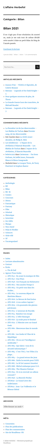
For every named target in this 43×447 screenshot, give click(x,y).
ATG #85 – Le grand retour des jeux (22, 357)
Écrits (7, 267)
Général (8, 212)
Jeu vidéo (9, 221)
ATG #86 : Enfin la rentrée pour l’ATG (23, 360)
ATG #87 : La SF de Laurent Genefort (23, 363)
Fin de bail (12, 270)
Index (7, 258)
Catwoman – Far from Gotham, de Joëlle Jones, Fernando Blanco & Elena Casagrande (21, 157)
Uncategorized (11, 241)
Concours (9, 198)
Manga (8, 224)
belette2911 (10, 154)
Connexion (10, 424)
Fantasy (8, 206)
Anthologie (10, 183)
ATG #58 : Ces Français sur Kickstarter (23, 282)
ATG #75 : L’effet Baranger (19, 317)
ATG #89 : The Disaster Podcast (21, 369)
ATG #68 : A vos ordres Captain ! (21, 302)
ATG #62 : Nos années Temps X (21, 285)
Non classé (9, 227)
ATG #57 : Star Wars (16, 279)
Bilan (16, 54)
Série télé (9, 236)
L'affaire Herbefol (14, 7)
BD (6, 186)
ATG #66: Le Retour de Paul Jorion (22, 299)
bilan (21, 54)
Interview (9, 218)
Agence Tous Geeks (13, 273)
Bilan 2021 (10, 28)
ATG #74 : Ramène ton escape (20, 314)
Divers (8, 201)
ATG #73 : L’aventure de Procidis (21, 311)
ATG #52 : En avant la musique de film (23, 276)
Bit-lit (8, 192)
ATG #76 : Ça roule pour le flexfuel (22, 320)
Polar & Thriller (11, 230)
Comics (8, 195)
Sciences (9, 233)
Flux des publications (14, 427)
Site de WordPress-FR (14, 432)
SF (6, 238)
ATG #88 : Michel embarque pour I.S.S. (23, 366)
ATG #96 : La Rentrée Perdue (20, 378)
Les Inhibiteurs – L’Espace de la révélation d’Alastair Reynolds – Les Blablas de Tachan (20, 146)
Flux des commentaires (15, 430)
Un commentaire (31, 54)
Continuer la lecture (11, 49)
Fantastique (10, 204)
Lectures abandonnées (14, 261)
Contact (8, 264)
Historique (9, 215)
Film (7, 209)
